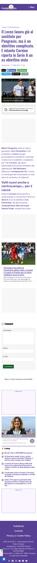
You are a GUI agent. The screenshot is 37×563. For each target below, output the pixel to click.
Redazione (6, 65)
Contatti (18, 531)
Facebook (12, 70)
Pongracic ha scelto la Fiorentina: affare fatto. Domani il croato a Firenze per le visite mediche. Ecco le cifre (18, 271)
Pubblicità (18, 526)
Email (25, 74)
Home (4, 27)
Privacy (1, 553)
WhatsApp (22, 70)
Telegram (7, 74)
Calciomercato (13, 27)
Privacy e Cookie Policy (18, 535)
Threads (16, 74)
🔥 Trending (5, 448)
